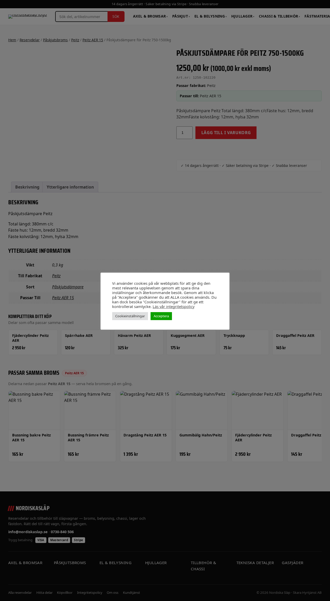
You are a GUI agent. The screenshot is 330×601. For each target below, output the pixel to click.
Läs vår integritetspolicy (173, 306)
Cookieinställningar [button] (130, 316)
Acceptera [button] (161, 316)
